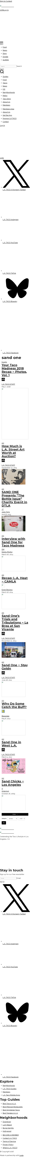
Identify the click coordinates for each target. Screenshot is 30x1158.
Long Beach (7, 1125)
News (5, 50)
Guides (5, 77)
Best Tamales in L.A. (10, 1113)
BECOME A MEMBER (11, 1135)
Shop (5, 53)
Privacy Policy (8, 1145)
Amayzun (5, 791)
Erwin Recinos (7, 590)
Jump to (4, 818)
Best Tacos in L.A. (9, 1104)
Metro (5, 96)
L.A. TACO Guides (9, 1089)
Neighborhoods (9, 92)
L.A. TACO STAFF (8, 384)
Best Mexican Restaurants (13, 1107)
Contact (6, 122)
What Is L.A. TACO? (10, 1148)
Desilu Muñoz (7, 552)
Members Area (8, 109)
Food (5, 47)
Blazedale (5, 716)
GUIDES (6, 60)
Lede (21, 1155)
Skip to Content (6, 1)
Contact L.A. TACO (10, 1138)
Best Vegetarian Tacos (11, 1110)
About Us (6, 102)
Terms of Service (9, 1141)
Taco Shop (7, 99)
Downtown (7, 1122)
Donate (5, 57)
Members (6, 105)
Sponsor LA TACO (9, 118)
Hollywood (7, 1131)
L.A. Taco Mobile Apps (11, 1095)
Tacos (5, 83)
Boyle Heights (8, 1128)
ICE (4, 89)
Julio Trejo (6, 512)
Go (4, 822)
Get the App (7, 115)
